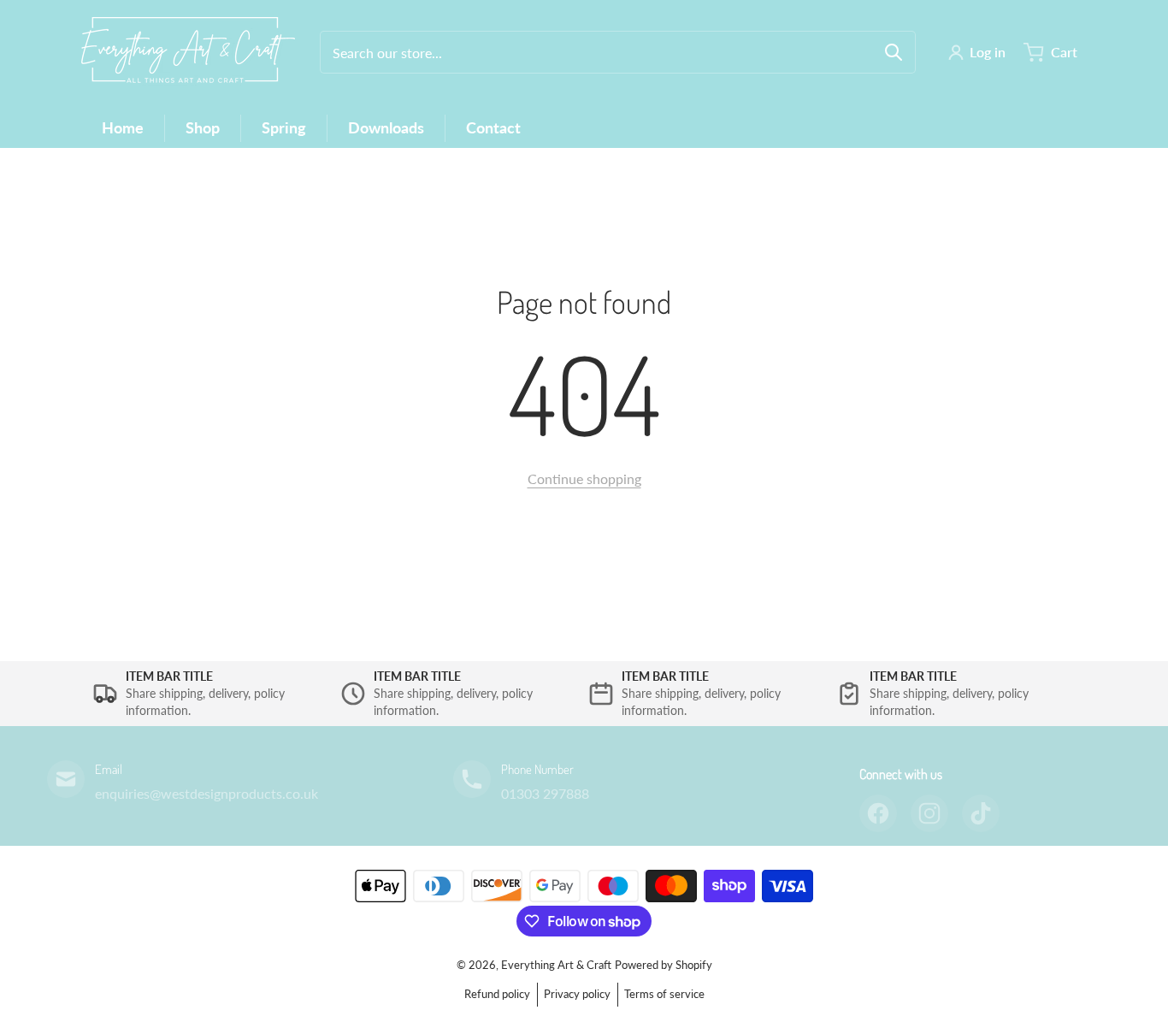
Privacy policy (577, 994)
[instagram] (929, 813)
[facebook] (878, 813)
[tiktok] (981, 813)
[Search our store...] (893, 52)
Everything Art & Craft (556, 965)
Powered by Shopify (663, 965)
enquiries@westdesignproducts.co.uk (206, 793)
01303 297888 (545, 793)
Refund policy (497, 994)
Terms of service (664, 994)
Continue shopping (584, 478)
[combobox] (617, 52)
